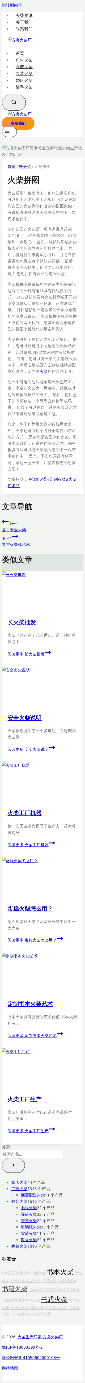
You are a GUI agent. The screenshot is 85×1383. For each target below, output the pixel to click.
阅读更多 (26, 654)
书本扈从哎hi (29, 1300)
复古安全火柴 (14, 526)
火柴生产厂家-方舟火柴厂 (40, 1336)
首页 (20, 53)
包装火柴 (24, 73)
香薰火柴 (24, 66)
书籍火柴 (14, 1288)
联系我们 (24, 29)
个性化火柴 (19, 1307)
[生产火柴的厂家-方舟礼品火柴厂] (20, 40)
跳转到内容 (12, 5)
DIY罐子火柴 (40, 1314)
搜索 (6, 1147)
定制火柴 (56, 479)
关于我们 (24, 22)
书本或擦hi (19, 1314)
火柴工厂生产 (25, 1099)
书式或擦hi (67, 1280)
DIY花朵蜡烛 (55, 1289)
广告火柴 (24, 60)
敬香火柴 (24, 87)
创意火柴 (38, 479)
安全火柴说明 (25, 717)
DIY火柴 (37, 1307)
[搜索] (13, 1165)
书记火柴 (49, 1280)
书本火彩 (35, 1289)
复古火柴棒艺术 (16, 541)
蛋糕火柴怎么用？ (30, 908)
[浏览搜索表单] (14, 103)
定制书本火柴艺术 (30, 1003)
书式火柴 (54, 1299)
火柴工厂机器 (25, 813)
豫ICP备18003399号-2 (22, 1347)
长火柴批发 (22, 622)
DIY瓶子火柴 (12, 1273)
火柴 (44, 371)
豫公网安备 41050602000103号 (31, 1357)
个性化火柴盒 (56, 1307)
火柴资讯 (24, 15)
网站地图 (10, 1368)
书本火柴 (60, 1271)
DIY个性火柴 (34, 1273)
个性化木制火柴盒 (25, 1280)
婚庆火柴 (24, 80)
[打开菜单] (9, 131)
